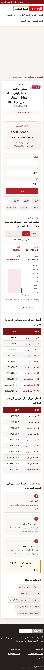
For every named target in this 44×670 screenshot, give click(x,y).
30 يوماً (26, 234)
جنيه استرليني (29, 77)
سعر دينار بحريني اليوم (30, 593)
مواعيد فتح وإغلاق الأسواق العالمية (12, 2)
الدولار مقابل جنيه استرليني (28, 606)
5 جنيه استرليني (32, 343)
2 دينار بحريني (33, 416)
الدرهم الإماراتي (24, 15)
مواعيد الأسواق (14, 649)
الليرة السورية (26, 21)
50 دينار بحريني (33, 439)
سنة (10, 234)
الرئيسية (40, 77)
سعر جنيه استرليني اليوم (29, 586)
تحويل (22, 191)
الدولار (40, 15)
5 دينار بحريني (33, 422)
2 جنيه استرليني (32, 337)
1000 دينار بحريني (31, 457)
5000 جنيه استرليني (31, 385)
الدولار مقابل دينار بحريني (29, 613)
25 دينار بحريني (33, 433)
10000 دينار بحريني (31, 469)
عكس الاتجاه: (22, 240)
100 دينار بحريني (32, 445)
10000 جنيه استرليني (30, 391)
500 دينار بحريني (32, 451)
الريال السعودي (11, 15)
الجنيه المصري (38, 21)
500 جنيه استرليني (31, 373)
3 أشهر (18, 234)
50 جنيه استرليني (32, 361)
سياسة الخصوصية (35, 653)
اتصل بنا (39, 657)
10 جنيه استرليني (32, 349)
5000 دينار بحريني (31, 463)
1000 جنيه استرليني (31, 379)
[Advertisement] (22, 49)
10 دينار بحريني (33, 428)
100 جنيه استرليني (31, 367)
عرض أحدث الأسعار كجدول (27, 307)
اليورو (34, 15)
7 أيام (34, 234)
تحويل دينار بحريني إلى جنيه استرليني (24, 599)
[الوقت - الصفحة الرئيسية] (28, 8)
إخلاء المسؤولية (14, 653)
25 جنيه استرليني (32, 355)
